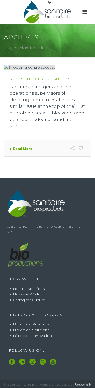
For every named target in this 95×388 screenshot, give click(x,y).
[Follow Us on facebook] (12, 362)
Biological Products (31, 324)
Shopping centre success (41, 78)
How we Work (26, 294)
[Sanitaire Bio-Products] (47, 12)
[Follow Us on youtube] (53, 362)
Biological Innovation (32, 335)
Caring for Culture (29, 300)
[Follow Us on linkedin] (22, 362)
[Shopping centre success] (47, 67)
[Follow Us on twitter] (43, 362)
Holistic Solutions (29, 288)
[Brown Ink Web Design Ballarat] (83, 384)
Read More (22, 148)
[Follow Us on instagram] (32, 362)
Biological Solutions (31, 330)
